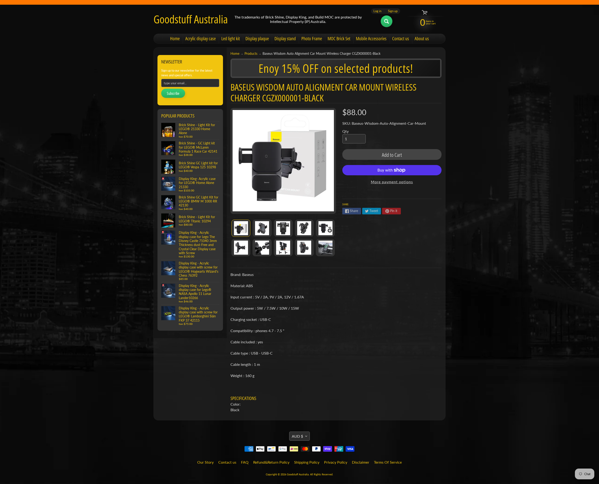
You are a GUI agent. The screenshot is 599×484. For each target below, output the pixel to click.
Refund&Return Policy (271, 462)
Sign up (393, 11)
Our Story (205, 462)
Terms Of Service (388, 462)
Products (251, 53)
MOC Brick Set (339, 38)
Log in (377, 11)
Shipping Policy (306, 462)
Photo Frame (311, 38)
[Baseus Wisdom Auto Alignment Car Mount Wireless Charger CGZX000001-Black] (240, 228)
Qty (345, 131)
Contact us (400, 38)
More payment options (392, 182)
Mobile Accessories (371, 38)
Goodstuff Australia (190, 19)
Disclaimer (360, 462)
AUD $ (297, 436)
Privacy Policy (335, 462)
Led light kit (230, 38)
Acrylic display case (200, 38)
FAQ (244, 462)
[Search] (386, 21)
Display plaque (257, 38)
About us (422, 38)
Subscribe (173, 93)
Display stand (285, 38)
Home (175, 38)
